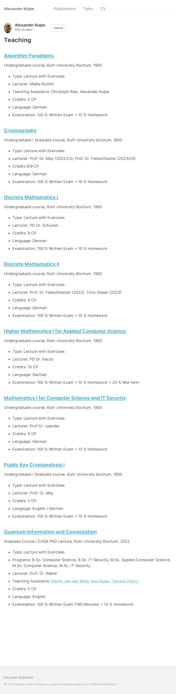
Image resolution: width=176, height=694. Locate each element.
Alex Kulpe (100, 581)
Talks (88, 8)
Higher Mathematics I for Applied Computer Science (65, 331)
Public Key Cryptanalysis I (34, 465)
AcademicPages (72, 684)
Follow (58, 28)
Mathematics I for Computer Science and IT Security (65, 398)
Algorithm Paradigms (29, 55)
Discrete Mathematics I (31, 197)
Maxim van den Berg (69, 581)
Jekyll (55, 684)
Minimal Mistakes (104, 684)
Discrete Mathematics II (31, 264)
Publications (65, 8)
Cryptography (20, 130)
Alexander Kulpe (19, 8)
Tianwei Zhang (124, 581)
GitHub (27, 677)
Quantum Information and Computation (50, 532)
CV (103, 8)
